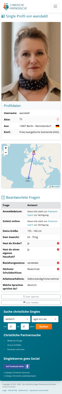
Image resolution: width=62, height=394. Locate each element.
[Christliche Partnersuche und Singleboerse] (15, 7)
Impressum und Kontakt (38, 390)
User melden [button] (32, 302)
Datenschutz (23, 390)
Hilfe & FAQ (12, 390)
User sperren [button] (32, 296)
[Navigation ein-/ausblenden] (55, 6)
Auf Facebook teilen (15, 366)
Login (4, 390)
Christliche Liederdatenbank (24, 376)
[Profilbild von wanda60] (31, 61)
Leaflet (57, 186)
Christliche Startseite (21, 372)
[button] (33, 152)
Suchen (43, 326)
